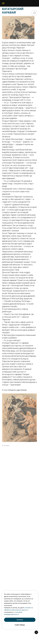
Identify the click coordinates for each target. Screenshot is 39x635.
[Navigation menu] (3, 3)
